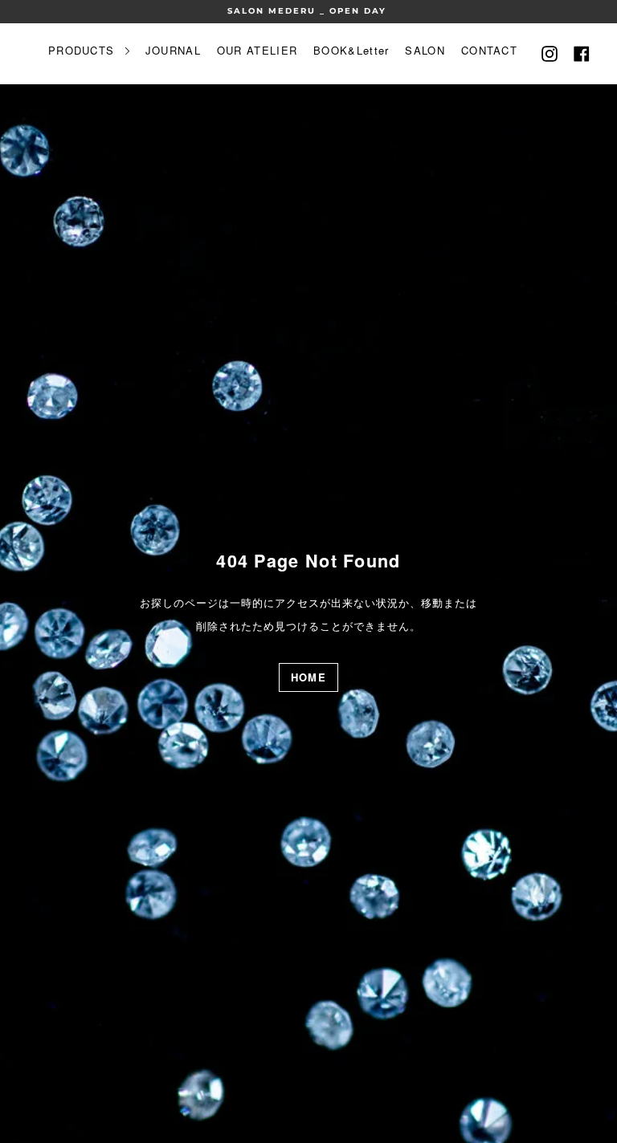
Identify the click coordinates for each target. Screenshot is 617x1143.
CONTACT (489, 50)
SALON (425, 50)
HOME (308, 677)
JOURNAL (173, 50)
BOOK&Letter (351, 50)
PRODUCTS (83, 50)
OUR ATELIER (257, 50)
